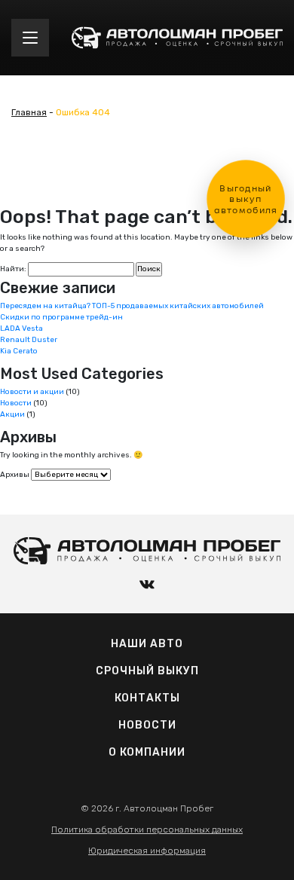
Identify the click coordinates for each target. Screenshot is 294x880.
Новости (16, 403)
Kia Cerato (19, 351)
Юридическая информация (147, 850)
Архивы (14, 474)
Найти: (13, 268)
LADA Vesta (21, 328)
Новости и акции (32, 391)
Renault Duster (28, 339)
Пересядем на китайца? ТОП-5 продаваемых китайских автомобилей (132, 305)
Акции (12, 414)
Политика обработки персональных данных (147, 829)
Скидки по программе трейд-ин (61, 317)
